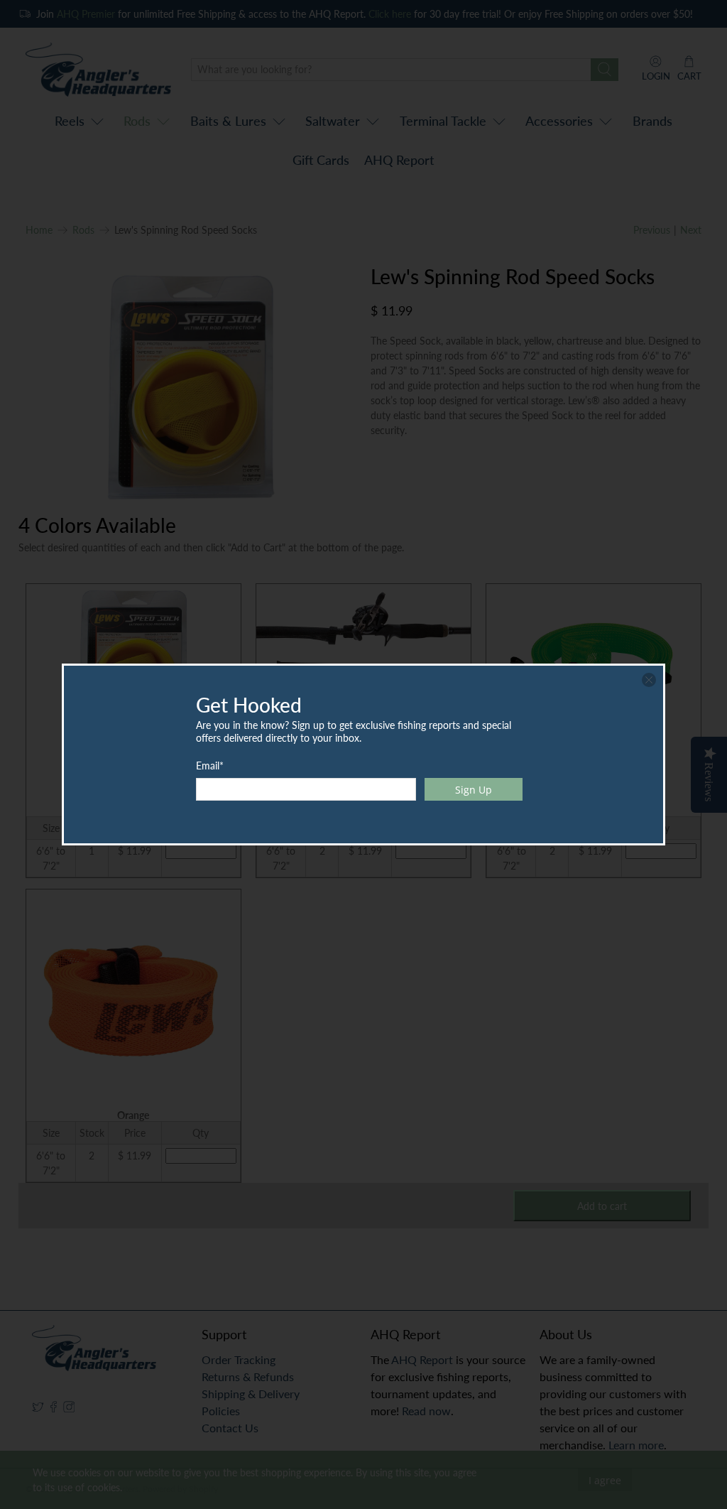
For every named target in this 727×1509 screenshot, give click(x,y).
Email (210, 765)
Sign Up (473, 789)
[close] (649, 680)
